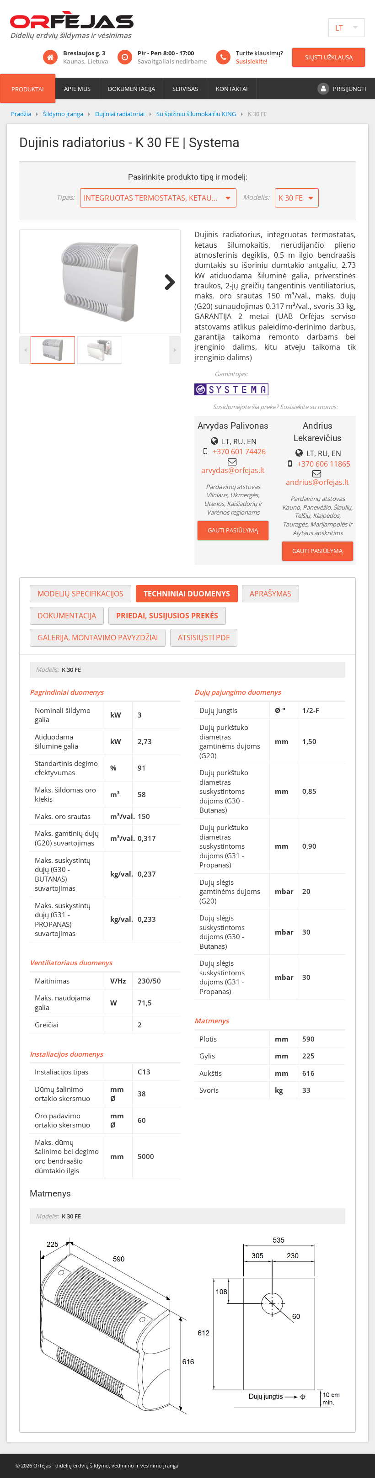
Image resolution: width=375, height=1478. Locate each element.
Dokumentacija (131, 89)
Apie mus (77, 89)
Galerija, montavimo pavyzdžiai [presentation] (98, 638)
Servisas (185, 89)
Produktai (27, 89)
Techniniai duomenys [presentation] (187, 594)
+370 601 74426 (239, 452)
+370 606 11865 (323, 464)
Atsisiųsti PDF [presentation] (204, 638)
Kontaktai (232, 89)
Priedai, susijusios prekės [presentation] (167, 616)
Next (166, 282)
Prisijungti (349, 89)
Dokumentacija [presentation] (67, 616)
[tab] (80, 594)
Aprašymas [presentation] (270, 594)
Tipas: (65, 197)
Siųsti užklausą (329, 57)
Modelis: (256, 197)
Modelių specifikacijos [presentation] (80, 594)
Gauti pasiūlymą (233, 530)
